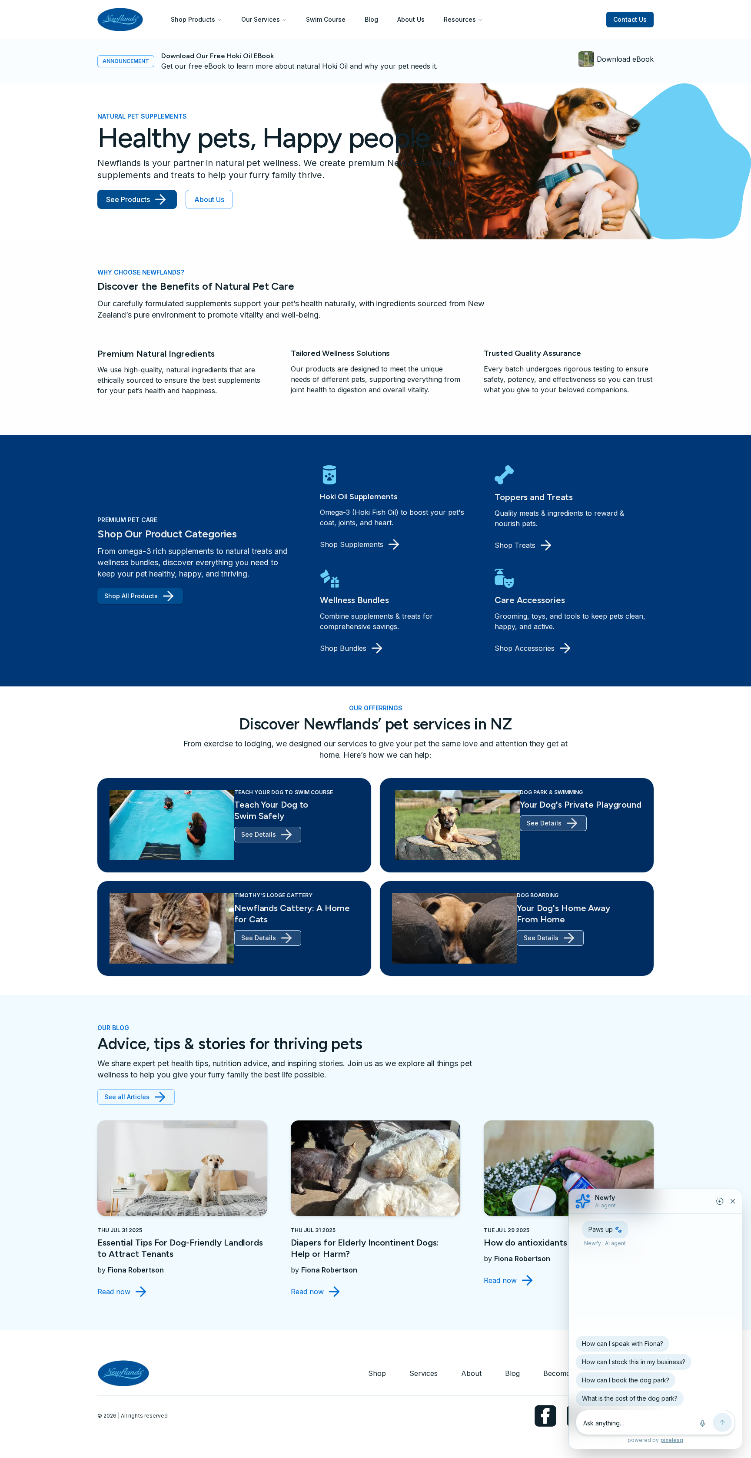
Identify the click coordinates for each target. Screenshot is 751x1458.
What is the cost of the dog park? (630, 1398)
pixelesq (672, 1440)
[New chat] (720, 1201)
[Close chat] (733, 1201)
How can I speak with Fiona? (622, 1343)
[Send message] (722, 1422)
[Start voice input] (702, 1423)
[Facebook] (545, 1416)
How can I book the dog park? (625, 1380)
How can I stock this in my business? (633, 1361)
